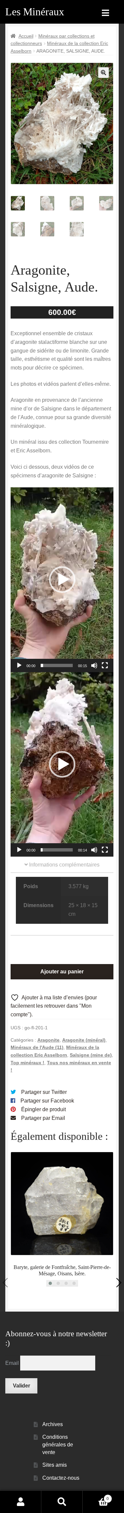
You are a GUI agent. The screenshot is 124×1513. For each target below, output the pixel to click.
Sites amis (54, 1465)
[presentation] (7, 1282)
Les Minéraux (34, 12)
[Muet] (94, 665)
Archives (52, 1424)
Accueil (26, 36)
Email (12, 1363)
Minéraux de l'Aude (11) (37, 1047)
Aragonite (48, 1040)
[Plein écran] (105, 665)
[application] (62, 579)
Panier (96, 1496)
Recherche (62, 1501)
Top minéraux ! (27, 1062)
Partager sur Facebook (47, 1101)
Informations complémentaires (64, 865)
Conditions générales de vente (57, 1444)
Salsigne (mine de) (91, 1055)
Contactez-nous (60, 1478)
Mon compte (20, 1501)
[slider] (57, 665)
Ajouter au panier (62, 971)
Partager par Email (43, 1118)
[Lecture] (19, 665)
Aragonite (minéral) (83, 1040)
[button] (103, 72)
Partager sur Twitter (44, 1092)
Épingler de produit (43, 1109)
